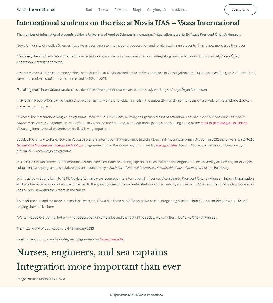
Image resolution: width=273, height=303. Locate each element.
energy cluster (166, 145)
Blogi (137, 9)
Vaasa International (36, 9)
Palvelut (121, 9)
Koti (89, 9)
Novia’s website (111, 239)
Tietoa (103, 9)
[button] (240, 9)
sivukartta (179, 9)
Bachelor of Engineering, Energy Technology (50, 145)
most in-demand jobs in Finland (224, 123)
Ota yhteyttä (156, 9)
